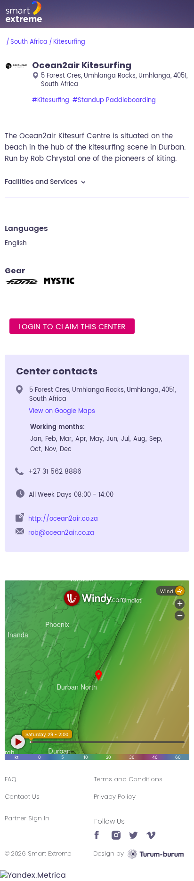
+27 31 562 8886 (54, 471)
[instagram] (116, 831)
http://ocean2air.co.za (63, 519)
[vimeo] (150, 831)
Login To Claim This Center (72, 327)
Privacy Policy (115, 796)
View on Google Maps (62, 411)
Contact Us (22, 796)
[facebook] (98, 831)
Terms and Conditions (128, 779)
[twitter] (133, 831)
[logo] (97, 11)
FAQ (10, 779)
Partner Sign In (27, 818)
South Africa (29, 42)
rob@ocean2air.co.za (61, 533)
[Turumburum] (156, 853)
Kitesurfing (69, 42)
